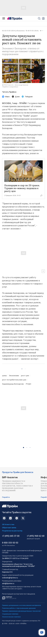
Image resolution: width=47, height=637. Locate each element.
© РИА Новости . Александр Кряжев (15, 85)
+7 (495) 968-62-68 (35, 537)
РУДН (28, 384)
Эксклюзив (14, 375)
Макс (7, 97)
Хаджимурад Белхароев (13, 384)
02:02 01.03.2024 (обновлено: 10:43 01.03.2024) (20, 31)
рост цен (25, 375)
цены (4, 375)
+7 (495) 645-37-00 (10, 536)
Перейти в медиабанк (10, 87)
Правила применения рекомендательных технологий (21, 611)
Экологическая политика (11, 617)
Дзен (17, 97)
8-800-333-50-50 (10, 544)
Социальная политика (10, 614)
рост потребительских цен (14, 380)
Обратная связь (9, 527)
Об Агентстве (8, 524)
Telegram (29, 97)
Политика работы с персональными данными (19, 608)
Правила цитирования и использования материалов (21, 605)
